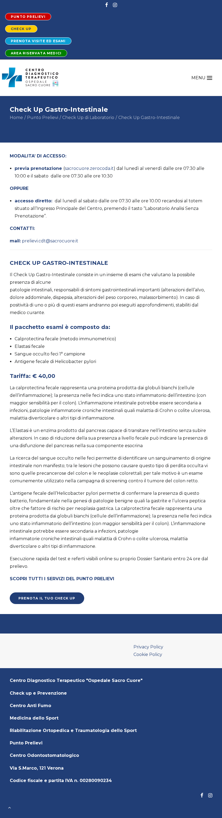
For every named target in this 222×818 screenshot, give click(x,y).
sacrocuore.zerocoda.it (89, 168)
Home (16, 117)
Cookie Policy (147, 654)
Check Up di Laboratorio (88, 117)
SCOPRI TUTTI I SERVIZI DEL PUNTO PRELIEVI (62, 578)
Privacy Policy (148, 646)
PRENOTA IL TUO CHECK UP (47, 598)
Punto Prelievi (42, 117)
